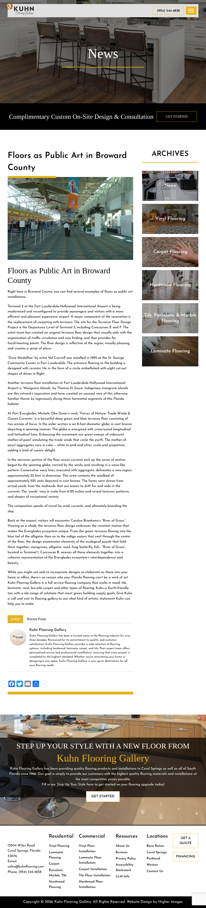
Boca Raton (155, 846)
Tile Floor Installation (94, 875)
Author (15, 619)
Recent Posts (36, 619)
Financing (185, 856)
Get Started (177, 116)
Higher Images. (170, 902)
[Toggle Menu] (191, 10)
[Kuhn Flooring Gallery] (18, 637)
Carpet (54, 863)
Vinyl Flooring (59, 846)
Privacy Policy (126, 858)
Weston (152, 864)
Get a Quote (186, 841)
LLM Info (123, 876)
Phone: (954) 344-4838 (24, 872)
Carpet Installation (93, 869)
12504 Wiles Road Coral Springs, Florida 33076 (24, 851)
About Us (123, 846)
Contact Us (155, 871)
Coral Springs (157, 852)
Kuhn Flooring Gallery (47, 630)
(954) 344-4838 (168, 10)
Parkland (153, 858)
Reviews (122, 852)
